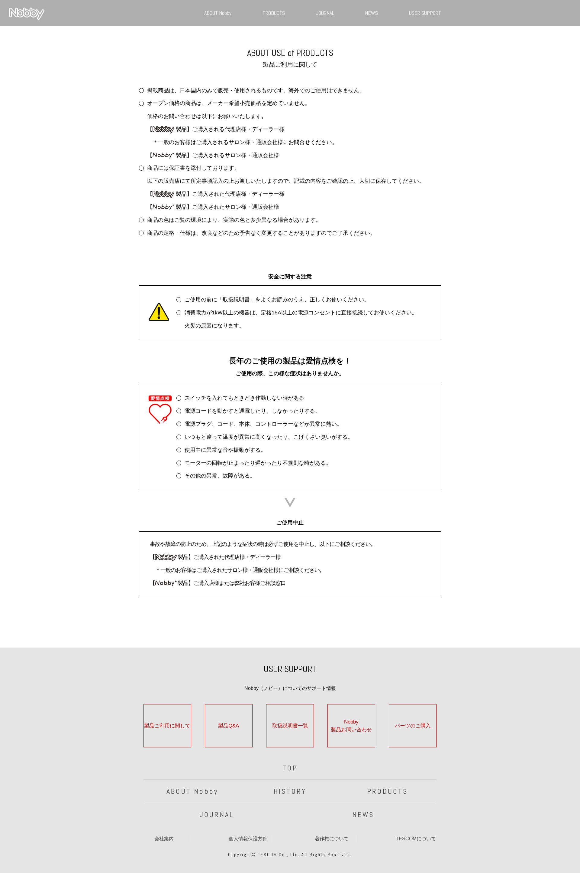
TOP (290, 768)
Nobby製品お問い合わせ (351, 726)
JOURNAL (325, 12)
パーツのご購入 (413, 726)
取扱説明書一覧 (290, 726)
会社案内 (164, 838)
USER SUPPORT (425, 12)
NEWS (371, 12)
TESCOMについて (416, 838)
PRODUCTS (274, 12)
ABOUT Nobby (217, 12)
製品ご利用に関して (167, 726)
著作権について (332, 838)
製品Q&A (228, 726)
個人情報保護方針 (248, 838)
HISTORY (290, 791)
